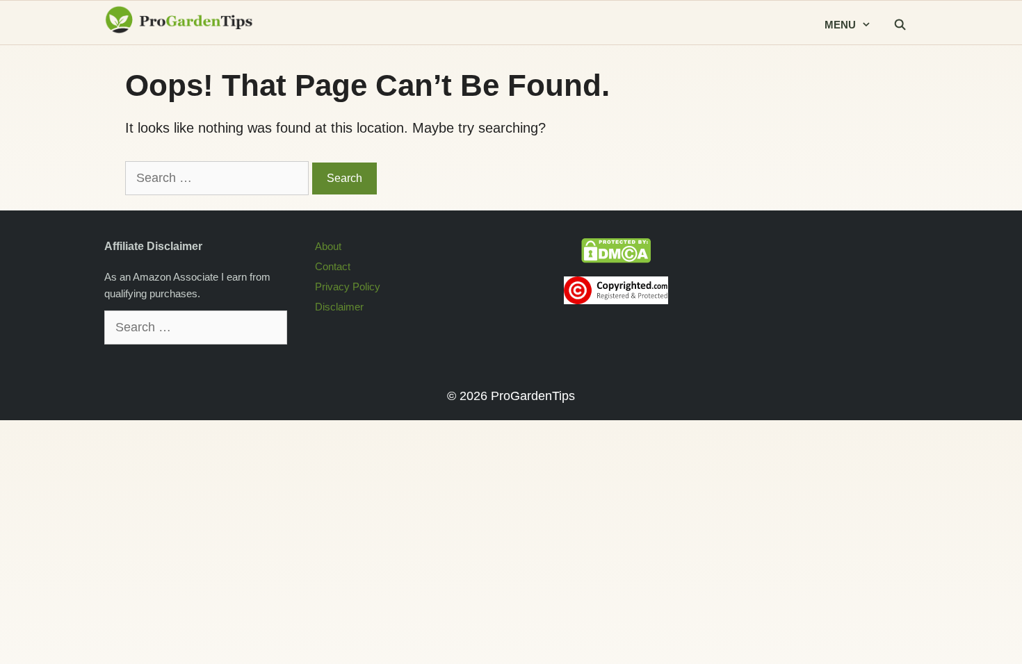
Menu (840, 25)
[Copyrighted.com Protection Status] (616, 300)
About (328, 246)
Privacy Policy (347, 286)
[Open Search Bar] (900, 25)
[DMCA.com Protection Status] (616, 259)
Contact (332, 266)
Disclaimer (339, 307)
